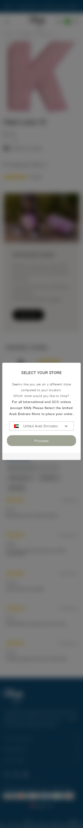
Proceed (41, 440)
